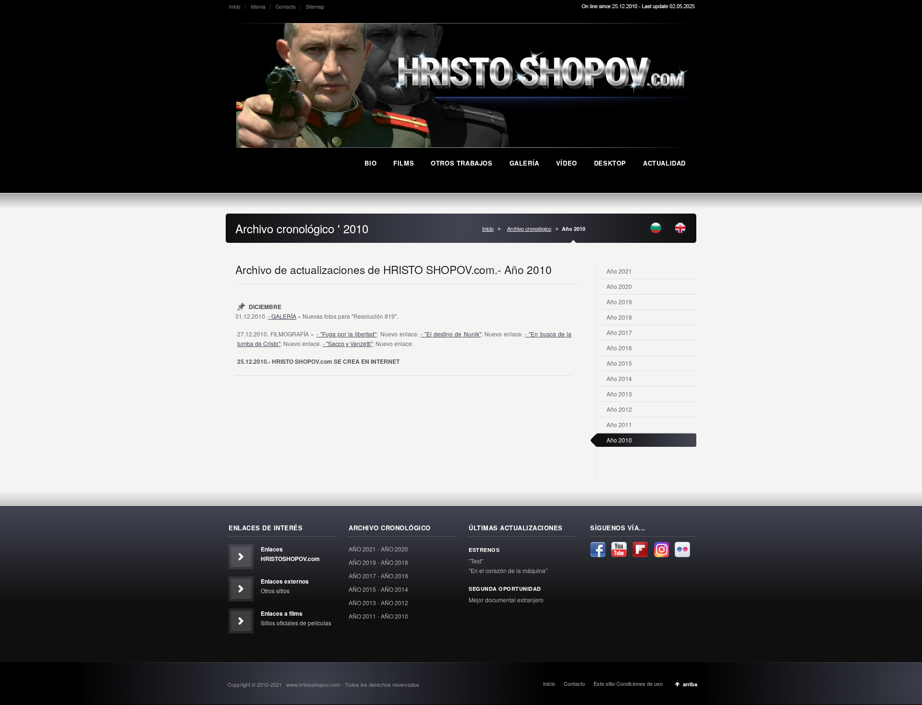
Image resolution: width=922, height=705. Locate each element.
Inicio (235, 6)
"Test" (476, 561)
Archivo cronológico (529, 228)
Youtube (619, 549)
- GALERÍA (282, 316)
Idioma (258, 6)
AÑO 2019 (362, 562)
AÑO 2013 (362, 602)
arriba (690, 684)
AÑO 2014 (394, 589)
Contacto (286, 6)
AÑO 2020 (394, 549)
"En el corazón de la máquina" (508, 570)
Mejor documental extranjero (506, 600)
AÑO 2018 (394, 562)
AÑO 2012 (394, 602)
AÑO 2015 (362, 589)
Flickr (682, 549)
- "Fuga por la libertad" (346, 334)
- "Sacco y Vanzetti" (348, 343)
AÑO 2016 (394, 576)
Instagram (661, 549)
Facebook (598, 549)
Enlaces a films (282, 613)
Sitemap (315, 6)
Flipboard (640, 549)
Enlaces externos (285, 581)
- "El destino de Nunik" (451, 334)
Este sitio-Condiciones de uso (628, 683)
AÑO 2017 (362, 576)
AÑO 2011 (362, 616)
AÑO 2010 (394, 616)
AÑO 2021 (362, 549)
